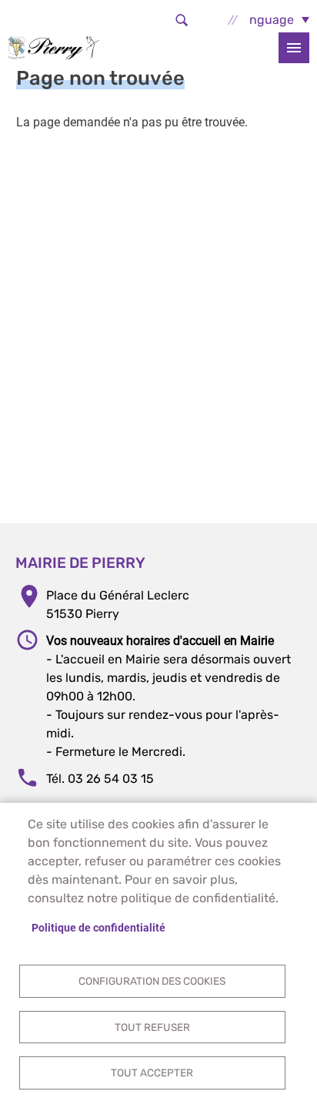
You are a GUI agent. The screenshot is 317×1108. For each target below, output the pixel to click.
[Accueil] (54, 47)
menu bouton (294, 47)
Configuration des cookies (151, 981)
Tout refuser (152, 1027)
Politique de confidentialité (98, 928)
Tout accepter (152, 1072)
